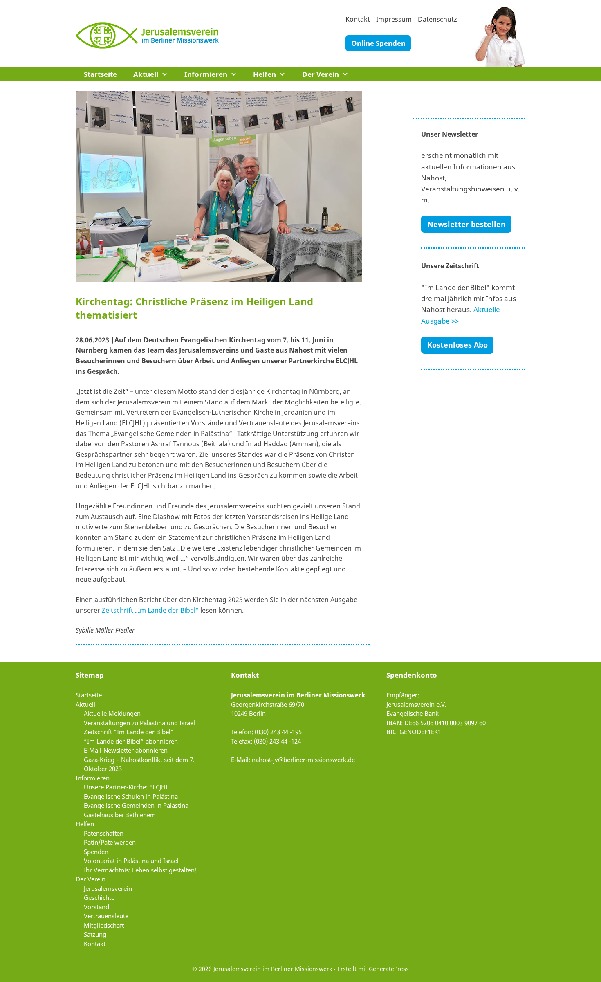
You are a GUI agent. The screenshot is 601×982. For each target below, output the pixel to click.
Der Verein (320, 74)
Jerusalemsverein (108, 888)
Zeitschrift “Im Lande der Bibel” (129, 732)
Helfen (264, 74)
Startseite (100, 74)
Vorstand (96, 907)
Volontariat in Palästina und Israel (131, 860)
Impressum (394, 19)
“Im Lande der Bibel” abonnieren (131, 741)
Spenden (96, 851)
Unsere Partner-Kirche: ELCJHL (126, 787)
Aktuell (145, 74)
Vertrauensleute (106, 916)
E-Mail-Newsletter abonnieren (126, 750)
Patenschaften (103, 833)
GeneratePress (389, 969)
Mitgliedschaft (104, 925)
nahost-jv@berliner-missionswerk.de (303, 759)
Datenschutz (437, 19)
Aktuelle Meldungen (112, 713)
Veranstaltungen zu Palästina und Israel (139, 723)
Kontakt (357, 19)
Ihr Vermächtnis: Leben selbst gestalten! (140, 870)
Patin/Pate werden (110, 842)
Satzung (95, 934)
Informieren (205, 74)
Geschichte (99, 897)
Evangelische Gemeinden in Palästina (136, 805)
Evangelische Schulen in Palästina (131, 796)
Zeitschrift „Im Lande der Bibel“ (150, 610)
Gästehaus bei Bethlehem (120, 815)
